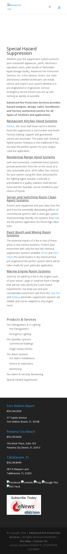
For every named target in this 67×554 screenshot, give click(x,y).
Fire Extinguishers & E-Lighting (23, 324)
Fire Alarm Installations (22, 358)
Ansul (45, 252)
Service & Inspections (21, 363)
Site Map (25, 541)
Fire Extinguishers (19, 328)
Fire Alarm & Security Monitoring (25, 374)
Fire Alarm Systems (17, 354)
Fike (57, 218)
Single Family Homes (20, 349)
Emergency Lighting (20, 334)
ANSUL (11, 126)
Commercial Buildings (21, 343)
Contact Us (40, 541)
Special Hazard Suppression (22, 379)
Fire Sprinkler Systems (19, 339)
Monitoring (15, 369)
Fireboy (16, 297)
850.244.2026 (14, 411)
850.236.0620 (14, 436)
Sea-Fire (55, 293)
